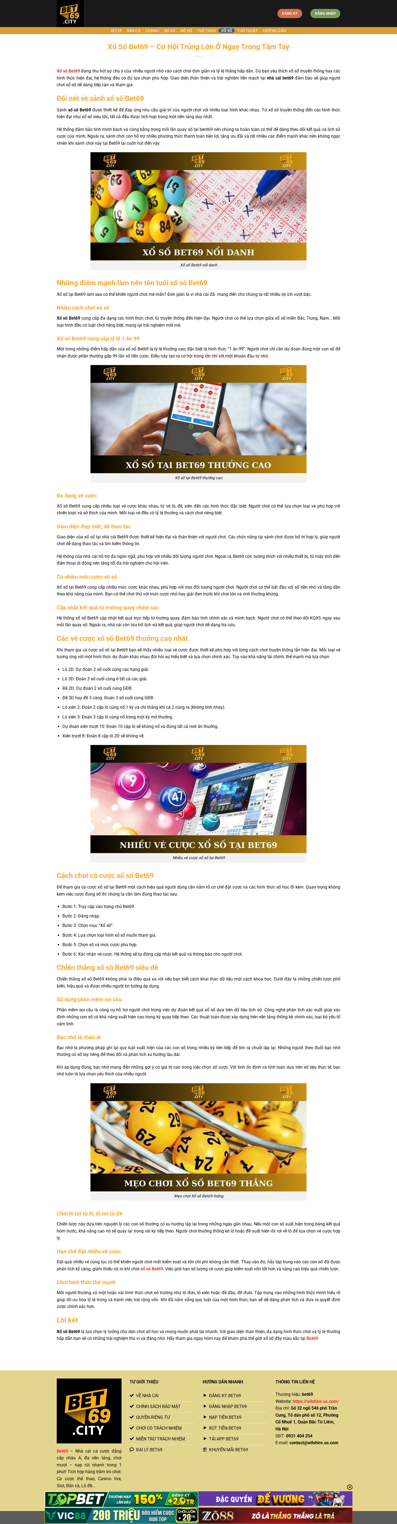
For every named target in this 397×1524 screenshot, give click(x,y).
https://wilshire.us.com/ (316, 1401)
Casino (152, 30)
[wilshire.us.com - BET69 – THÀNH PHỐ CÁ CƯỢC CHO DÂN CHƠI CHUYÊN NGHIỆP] (80, 13)
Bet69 (116, 30)
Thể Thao (206, 30)
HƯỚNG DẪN (274, 30)
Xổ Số (226, 30)
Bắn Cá (133, 30)
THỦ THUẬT (247, 30)
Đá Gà (169, 30)
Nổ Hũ (186, 30)
